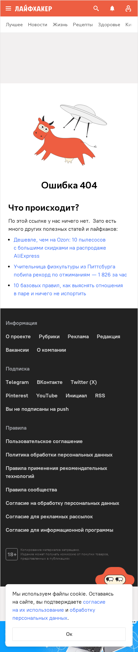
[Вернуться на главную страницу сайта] (33, 8)
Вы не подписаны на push (37, 409)
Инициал (76, 395)
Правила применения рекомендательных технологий (56, 472)
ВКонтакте (50, 382)
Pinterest (17, 395)
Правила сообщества (31, 489)
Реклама (78, 336)
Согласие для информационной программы (59, 530)
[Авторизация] (128, 8)
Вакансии (17, 350)
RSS (100, 395)
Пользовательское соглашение (44, 441)
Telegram (17, 382)
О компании (51, 350)
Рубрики (49, 336)
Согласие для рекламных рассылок (49, 516)
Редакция (108, 336)
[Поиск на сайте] (96, 8)
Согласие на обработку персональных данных (62, 503)
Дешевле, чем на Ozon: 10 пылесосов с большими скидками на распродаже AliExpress (60, 247)
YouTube (47, 395)
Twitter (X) (84, 382)
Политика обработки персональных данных (59, 454)
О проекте (18, 336)
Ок (69, 634)
